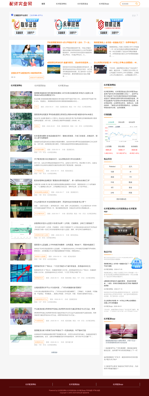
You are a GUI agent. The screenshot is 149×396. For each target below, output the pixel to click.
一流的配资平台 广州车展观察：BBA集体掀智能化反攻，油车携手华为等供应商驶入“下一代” (121, 349)
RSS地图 (89, 390)
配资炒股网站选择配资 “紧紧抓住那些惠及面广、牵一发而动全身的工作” (62, 180)
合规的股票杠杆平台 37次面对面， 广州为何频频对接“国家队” (58, 287)
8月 (112, 187)
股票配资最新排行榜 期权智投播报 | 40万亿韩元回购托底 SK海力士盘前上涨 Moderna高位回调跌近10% (63, 94)
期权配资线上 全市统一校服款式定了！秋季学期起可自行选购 (119, 42)
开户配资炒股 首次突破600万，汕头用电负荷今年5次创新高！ (58, 159)
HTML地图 (96, 390)
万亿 (36, 107)
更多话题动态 (121, 199)
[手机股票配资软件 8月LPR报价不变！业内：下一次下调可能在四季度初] (53, 49)
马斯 (112, 171)
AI (130, 171)
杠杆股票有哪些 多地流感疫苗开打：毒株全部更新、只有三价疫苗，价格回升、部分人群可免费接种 (66, 137)
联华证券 (79, 393)
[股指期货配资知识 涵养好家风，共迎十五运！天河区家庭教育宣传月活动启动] (121, 331)
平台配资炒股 (39, 320)
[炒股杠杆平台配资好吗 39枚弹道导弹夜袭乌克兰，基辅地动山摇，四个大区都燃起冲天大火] (27, 56)
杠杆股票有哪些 (39, 149)
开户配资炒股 (39, 171)
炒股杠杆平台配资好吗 (36, 77)
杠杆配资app (104, 3)
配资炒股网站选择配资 (41, 192)
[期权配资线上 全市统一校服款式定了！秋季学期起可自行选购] (100, 49)
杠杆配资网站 (61, 3)
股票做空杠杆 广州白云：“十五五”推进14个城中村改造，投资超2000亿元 (62, 266)
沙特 (112, 192)
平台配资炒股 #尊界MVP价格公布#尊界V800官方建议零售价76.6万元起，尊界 (64, 309)
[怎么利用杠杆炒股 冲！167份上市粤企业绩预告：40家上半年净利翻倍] (100, 69)
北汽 (130, 166)
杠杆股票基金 (83, 3)
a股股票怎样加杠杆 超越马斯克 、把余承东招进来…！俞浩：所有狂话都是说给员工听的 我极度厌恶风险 (90, 62)
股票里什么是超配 (40, 256)
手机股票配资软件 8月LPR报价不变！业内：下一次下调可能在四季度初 (76, 42)
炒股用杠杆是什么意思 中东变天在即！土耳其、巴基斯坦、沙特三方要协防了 (64, 223)
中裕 (112, 182)
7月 (130, 177)
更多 (134, 15)
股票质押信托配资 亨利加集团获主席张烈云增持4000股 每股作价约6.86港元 (63, 114)
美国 (112, 177)
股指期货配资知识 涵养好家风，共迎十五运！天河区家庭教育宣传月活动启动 (121, 341)
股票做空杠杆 (39, 278)
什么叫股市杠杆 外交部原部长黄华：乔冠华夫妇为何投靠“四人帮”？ (60, 202)
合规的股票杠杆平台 (41, 299)
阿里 (130, 192)
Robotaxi (112, 166)
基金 (130, 187)
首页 (43, 3)
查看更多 (54, 352)
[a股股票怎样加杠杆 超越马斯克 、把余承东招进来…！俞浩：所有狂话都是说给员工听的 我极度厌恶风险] (53, 69)
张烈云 (37, 126)
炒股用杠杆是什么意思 (41, 235)
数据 (130, 182)
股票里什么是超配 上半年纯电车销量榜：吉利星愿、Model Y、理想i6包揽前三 (64, 244)
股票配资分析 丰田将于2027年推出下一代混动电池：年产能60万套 (60, 330)
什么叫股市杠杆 (39, 213)
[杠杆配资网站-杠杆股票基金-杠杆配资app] (21, 3)
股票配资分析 (39, 342)
